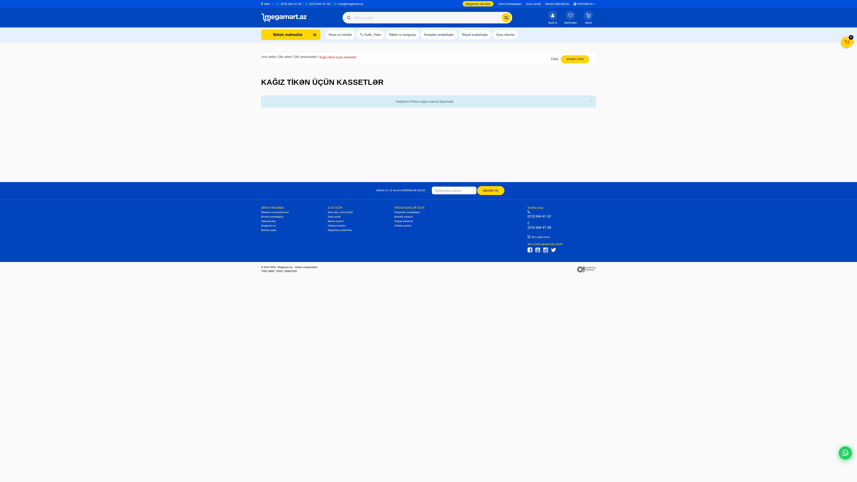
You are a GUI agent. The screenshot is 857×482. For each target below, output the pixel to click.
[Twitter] (553, 250)
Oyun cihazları (505, 34)
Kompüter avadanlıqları (439, 34)
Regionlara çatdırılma (340, 230)
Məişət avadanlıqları (475, 34)
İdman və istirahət (340, 34)
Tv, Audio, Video (370, 34)
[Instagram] (545, 250)
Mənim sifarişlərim (557, 4)
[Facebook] (530, 250)
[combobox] (427, 17)
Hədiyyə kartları (337, 225)
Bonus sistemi (336, 221)
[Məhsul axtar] (506, 17)
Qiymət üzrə (575, 59)
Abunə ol (491, 190)
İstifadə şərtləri (403, 225)
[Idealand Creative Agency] (586, 269)
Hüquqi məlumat (403, 221)
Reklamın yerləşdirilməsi (275, 212)
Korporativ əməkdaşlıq (407, 212)
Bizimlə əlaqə (268, 230)
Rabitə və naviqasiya (402, 34)
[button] (588, 18)
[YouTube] (537, 250)
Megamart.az (268, 225)
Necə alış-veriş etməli (340, 212)
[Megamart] (285, 17)
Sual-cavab (334, 216)
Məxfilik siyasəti (403, 216)
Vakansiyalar (268, 221)
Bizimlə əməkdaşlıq (272, 216)
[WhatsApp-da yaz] (845, 453)
